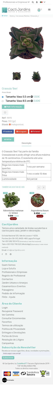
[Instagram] (6, 254)
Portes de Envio (10, 336)
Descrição (26, 143)
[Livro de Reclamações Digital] (8, 380)
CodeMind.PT (22, 364)
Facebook (8, 132)
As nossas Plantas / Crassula (26, 16)
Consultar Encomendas (14, 318)
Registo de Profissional (13, 275)
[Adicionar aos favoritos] (5, 112)
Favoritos (7, 322)
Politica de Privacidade (13, 329)
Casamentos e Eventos (14, 286)
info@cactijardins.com (16, 250)
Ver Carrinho (8, 314)
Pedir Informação (14, 107)
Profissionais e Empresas (15, 2)
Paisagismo (8, 290)
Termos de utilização (12, 325)
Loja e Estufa (9, 268)
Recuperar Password (12, 311)
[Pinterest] (10, 254)
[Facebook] (2, 254)
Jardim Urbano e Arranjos (15, 282)
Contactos (7, 279)
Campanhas (8, 343)
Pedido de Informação (13, 293)
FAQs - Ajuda (8, 297)
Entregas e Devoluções (13, 332)
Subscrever (8, 358)
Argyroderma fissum (40, 211)
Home (12, 16)
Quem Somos (8, 265)
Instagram (22, 132)
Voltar (5, 16)
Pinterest (36, 132)
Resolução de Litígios (13, 339)
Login (5, 307)
